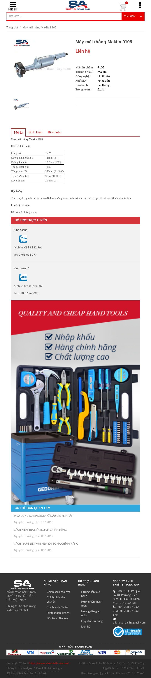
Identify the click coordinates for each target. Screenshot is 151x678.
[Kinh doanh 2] (14, 277)
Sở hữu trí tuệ (38, 673)
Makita (102, 71)
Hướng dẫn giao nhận (91, 613)
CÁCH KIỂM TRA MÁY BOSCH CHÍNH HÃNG (40, 530)
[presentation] (18, 133)
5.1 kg (101, 89)
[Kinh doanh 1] (14, 238)
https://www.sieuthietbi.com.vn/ (49, 663)
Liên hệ (85, 626)
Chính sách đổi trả (57, 607)
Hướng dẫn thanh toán (91, 603)
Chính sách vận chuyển (56, 599)
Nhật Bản (104, 76)
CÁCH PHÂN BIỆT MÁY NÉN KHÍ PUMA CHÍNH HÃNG (46, 544)
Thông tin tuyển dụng (19, 668)
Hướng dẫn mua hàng (90, 594)
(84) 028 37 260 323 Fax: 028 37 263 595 (126, 611)
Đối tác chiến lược (58, 618)
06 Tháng (104, 85)
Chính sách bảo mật (58, 592)
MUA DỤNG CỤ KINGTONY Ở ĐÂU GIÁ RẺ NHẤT (43, 516)
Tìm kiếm (130, 16)
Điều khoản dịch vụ (58, 613)
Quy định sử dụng (92, 621)
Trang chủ (12, 27)
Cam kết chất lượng (48, 668)
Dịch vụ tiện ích (16, 673)
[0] (122, 6)
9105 (101, 67)
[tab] (18, 132)
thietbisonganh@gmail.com (129, 622)
